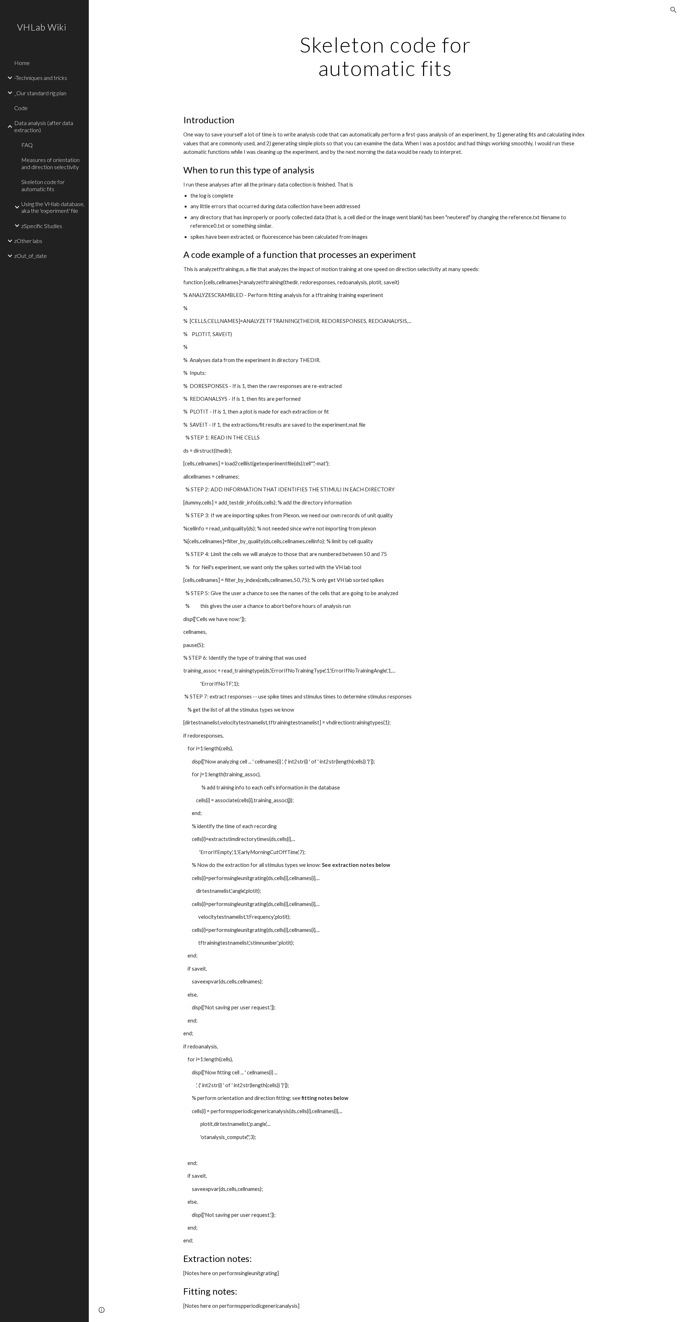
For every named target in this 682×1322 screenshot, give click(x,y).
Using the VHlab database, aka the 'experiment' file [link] (53, 207)
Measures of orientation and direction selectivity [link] (50, 163)
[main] (385, 56)
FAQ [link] (27, 144)
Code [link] (21, 107)
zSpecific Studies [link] (41, 225)
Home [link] (22, 62)
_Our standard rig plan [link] (40, 93)
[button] (673, 9)
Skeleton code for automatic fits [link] (43, 185)
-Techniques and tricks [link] (40, 77)
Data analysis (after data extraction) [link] (43, 126)
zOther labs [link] (28, 240)
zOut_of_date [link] (30, 255)
